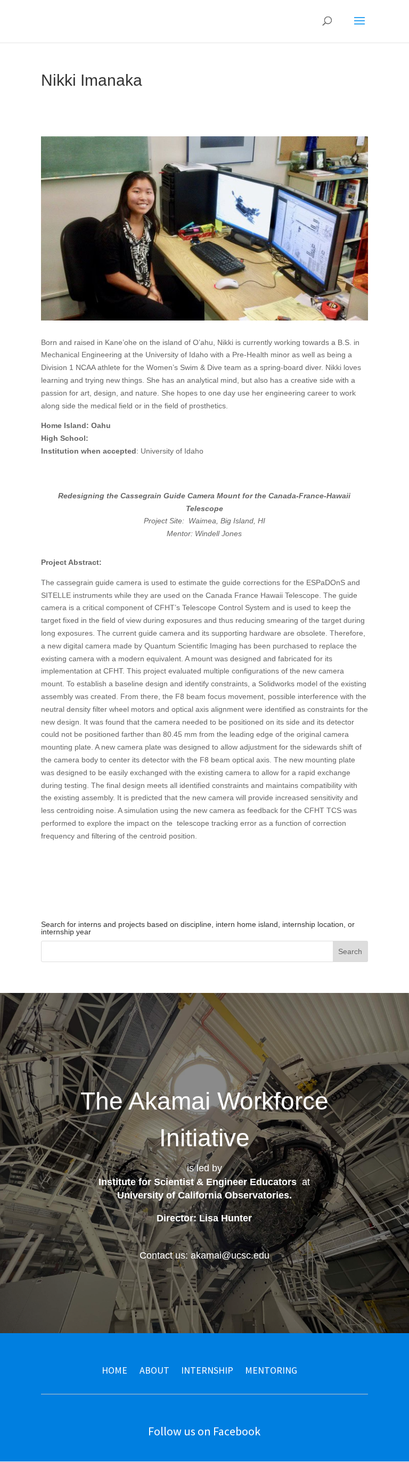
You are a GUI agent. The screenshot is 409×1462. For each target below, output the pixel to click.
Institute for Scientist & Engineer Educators (198, 1182)
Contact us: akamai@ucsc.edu (204, 1255)
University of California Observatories (203, 1195)
